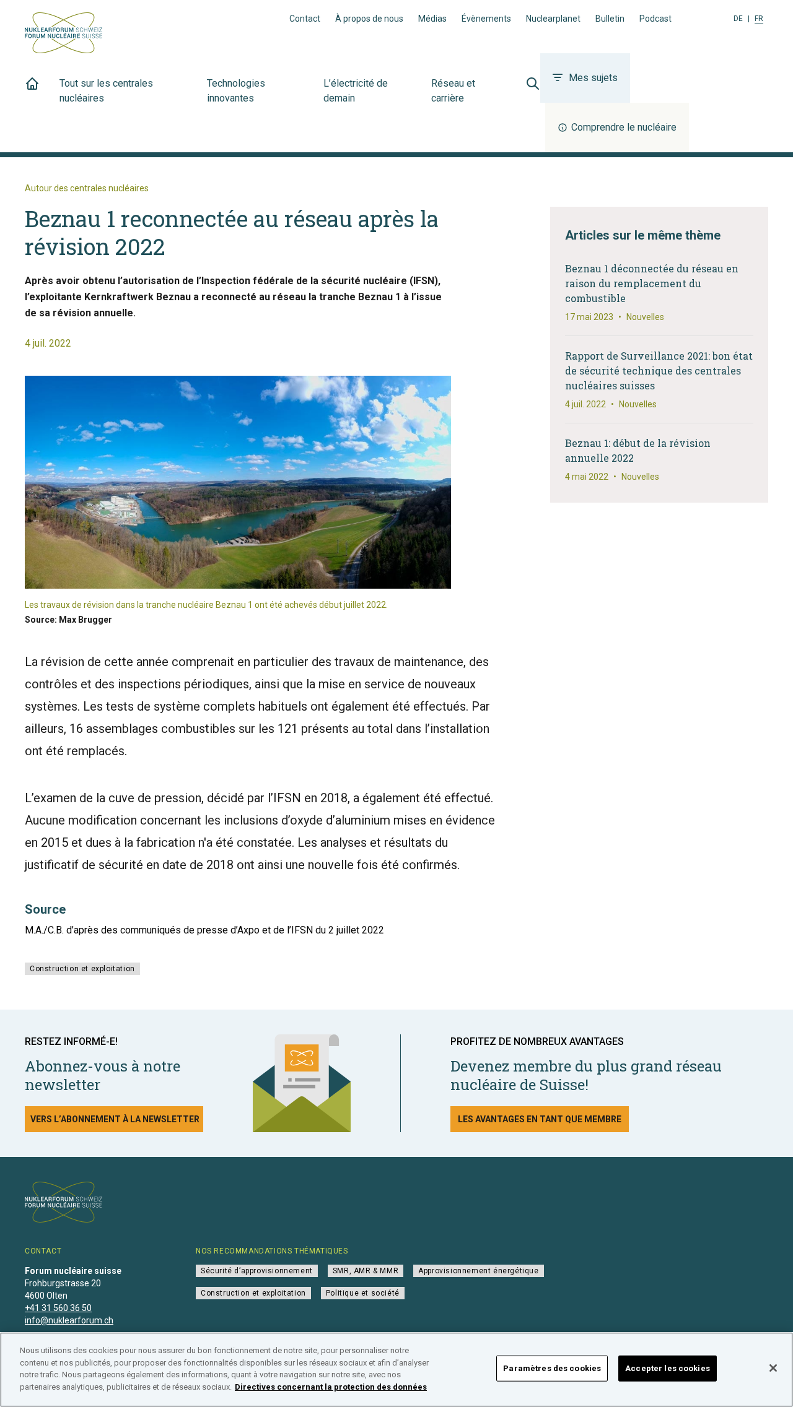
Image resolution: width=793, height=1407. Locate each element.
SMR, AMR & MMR (365, 1270)
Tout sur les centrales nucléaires (106, 90)
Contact (304, 19)
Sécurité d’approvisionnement (257, 1270)
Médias (432, 19)
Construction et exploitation (82, 968)
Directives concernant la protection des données (331, 1386)
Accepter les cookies (667, 1368)
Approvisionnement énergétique (478, 1270)
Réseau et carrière (453, 90)
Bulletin (609, 19)
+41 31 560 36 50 (58, 1308)
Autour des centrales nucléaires (87, 188)
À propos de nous (369, 19)
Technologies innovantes (236, 90)
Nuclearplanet (553, 19)
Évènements (486, 19)
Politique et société (363, 1293)
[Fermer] (773, 1368)
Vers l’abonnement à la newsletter (114, 1119)
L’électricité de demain (355, 90)
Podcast (655, 19)
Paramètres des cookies (552, 1368)
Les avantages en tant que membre (539, 1119)
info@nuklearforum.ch (69, 1320)
